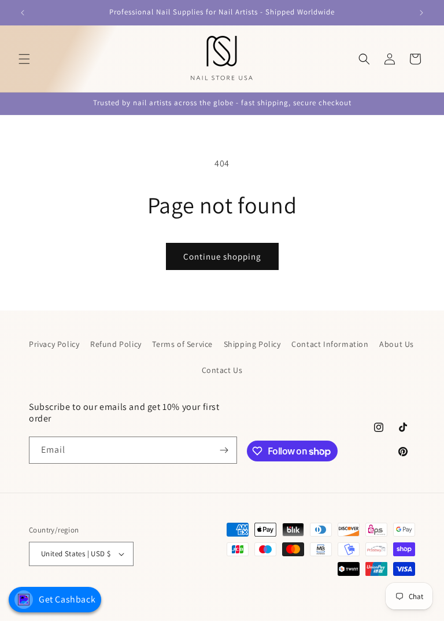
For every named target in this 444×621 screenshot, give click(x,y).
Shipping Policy (252, 344)
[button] (24, 59)
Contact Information (329, 344)
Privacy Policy (54, 344)
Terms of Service (182, 344)
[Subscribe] (223, 450)
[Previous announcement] (22, 12)
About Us (396, 344)
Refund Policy (116, 344)
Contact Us (222, 370)
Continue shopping (222, 256)
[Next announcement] (421, 12)
